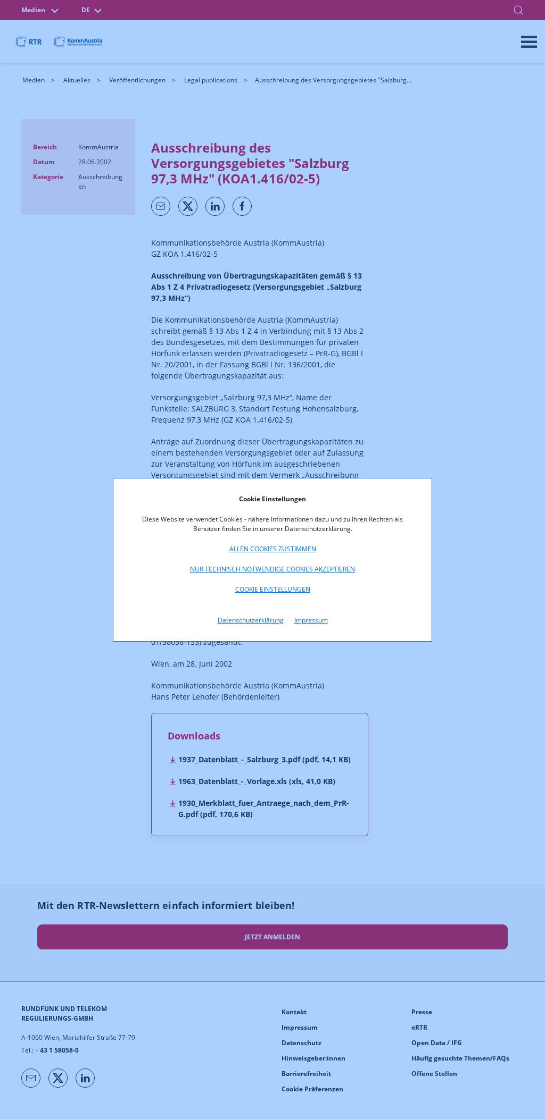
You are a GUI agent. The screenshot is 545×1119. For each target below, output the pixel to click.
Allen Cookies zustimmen (272, 548)
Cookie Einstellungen (272, 589)
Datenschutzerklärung (251, 620)
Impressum (311, 620)
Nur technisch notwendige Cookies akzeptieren (272, 569)
